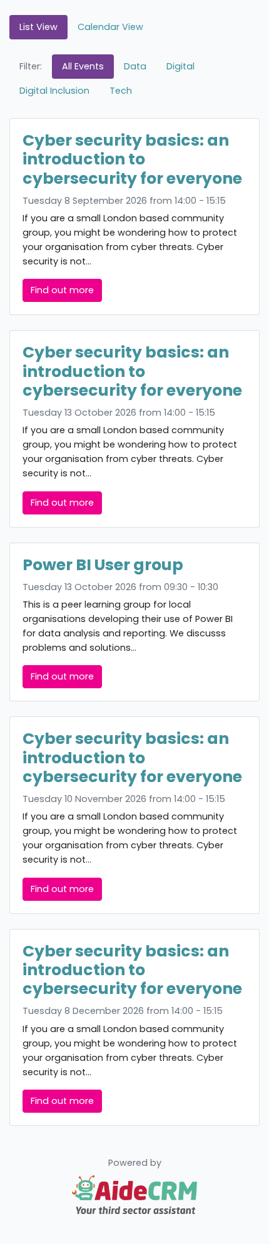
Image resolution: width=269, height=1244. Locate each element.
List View (38, 27)
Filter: (30, 66)
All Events (83, 66)
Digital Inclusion (54, 90)
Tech (120, 90)
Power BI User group (103, 565)
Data (135, 66)
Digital (180, 66)
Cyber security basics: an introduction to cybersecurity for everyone (132, 159)
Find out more (62, 290)
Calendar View (110, 27)
